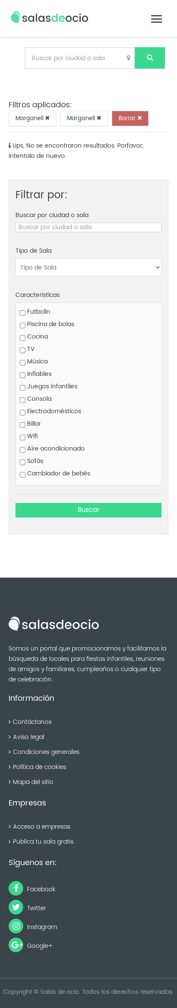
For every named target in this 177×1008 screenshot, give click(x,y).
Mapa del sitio (33, 782)
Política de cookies (39, 767)
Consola (38, 399)
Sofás (34, 461)
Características (37, 295)
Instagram (41, 927)
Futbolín (37, 312)
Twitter (35, 908)
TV (30, 349)
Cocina (36, 337)
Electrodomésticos (53, 411)
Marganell (30, 118)
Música (36, 361)
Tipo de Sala (33, 251)
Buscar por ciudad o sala (51, 215)
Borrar (128, 118)
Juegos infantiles (51, 386)
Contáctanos (32, 722)
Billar (33, 424)
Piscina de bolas (49, 324)
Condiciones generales (46, 752)
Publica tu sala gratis (43, 842)
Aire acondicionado (55, 449)
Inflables (38, 374)
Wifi (31, 436)
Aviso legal (28, 737)
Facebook (40, 889)
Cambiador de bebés (57, 473)
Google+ (39, 946)
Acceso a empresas (41, 827)
